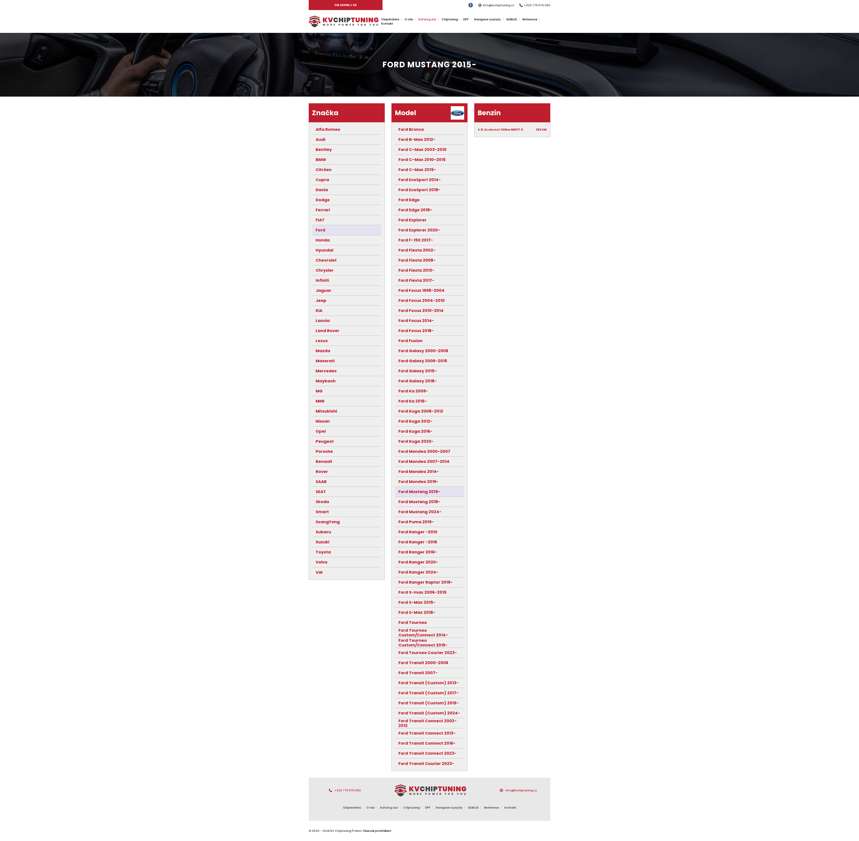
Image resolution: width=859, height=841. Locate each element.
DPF (466, 19)
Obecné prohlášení (377, 831)
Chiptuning (450, 19)
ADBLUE (511, 19)
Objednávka (390, 19)
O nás (408, 19)
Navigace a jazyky (487, 19)
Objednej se (345, 5)
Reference (529, 19)
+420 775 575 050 (537, 5)
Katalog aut (427, 19)
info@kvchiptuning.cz (499, 5)
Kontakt (387, 23)
